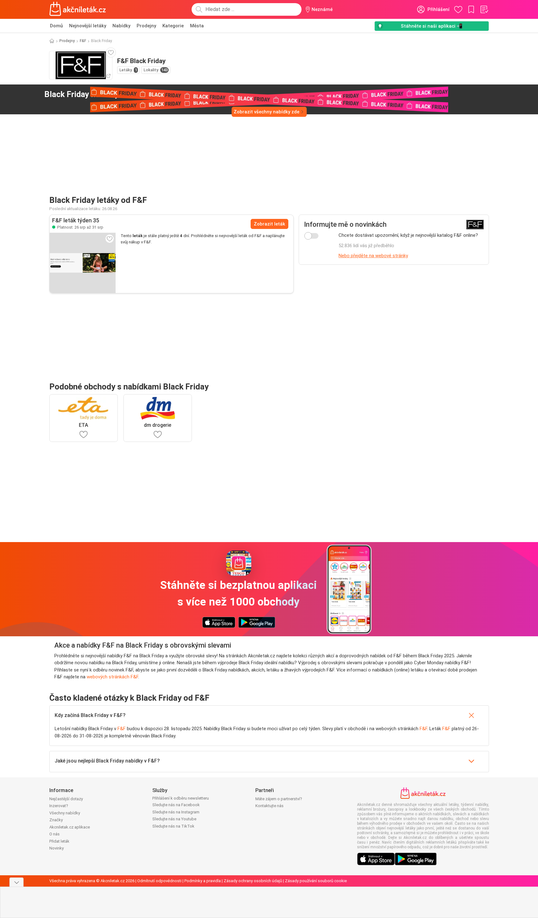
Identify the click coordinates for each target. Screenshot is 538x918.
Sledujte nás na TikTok (173, 826)
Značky (56, 820)
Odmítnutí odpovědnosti (159, 880)
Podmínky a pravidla (202, 880)
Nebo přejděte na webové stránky (373, 255)
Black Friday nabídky (90, 94)
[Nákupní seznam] (484, 9)
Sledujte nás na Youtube (174, 819)
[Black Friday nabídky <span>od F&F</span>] (142, 94)
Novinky (56, 848)
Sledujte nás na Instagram (175, 812)
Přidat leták (59, 841)
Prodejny (146, 26)
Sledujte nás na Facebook (176, 804)
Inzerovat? (58, 805)
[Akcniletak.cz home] (77, 9)
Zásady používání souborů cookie (316, 880)
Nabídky (121, 26)
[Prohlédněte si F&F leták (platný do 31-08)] (83, 263)
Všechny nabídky (64, 813)
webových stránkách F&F (112, 677)
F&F (83, 41)
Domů (56, 26)
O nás (54, 834)
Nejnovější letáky (87, 26)
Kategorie (173, 26)
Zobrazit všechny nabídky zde (266, 112)
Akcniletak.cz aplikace (69, 827)
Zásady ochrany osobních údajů (253, 880)
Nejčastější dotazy (66, 798)
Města (197, 26)
